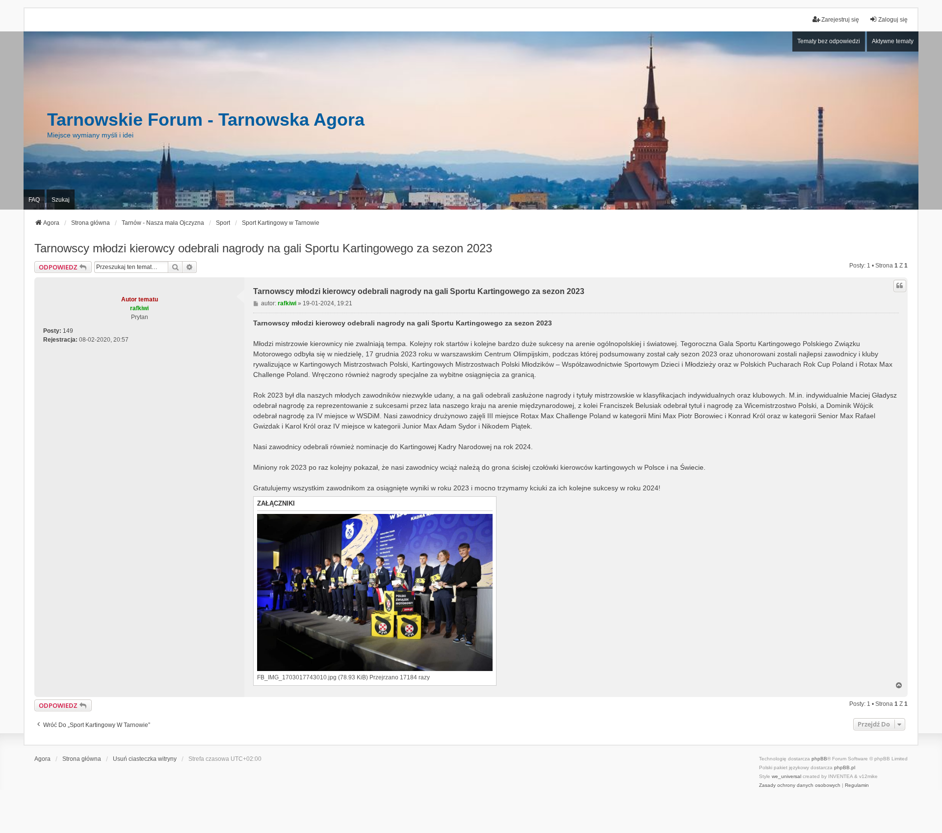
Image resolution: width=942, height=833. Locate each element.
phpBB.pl (844, 767)
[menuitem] (799, 785)
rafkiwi (139, 308)
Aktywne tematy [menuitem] (893, 41)
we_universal (786, 776)
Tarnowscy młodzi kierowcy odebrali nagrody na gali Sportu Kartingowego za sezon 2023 (263, 248)
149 (68, 330)
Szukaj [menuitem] (61, 199)
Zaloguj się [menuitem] (893, 19)
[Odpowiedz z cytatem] (899, 286)
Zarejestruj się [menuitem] (840, 19)
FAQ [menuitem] (34, 199)
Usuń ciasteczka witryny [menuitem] (145, 758)
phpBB (819, 758)
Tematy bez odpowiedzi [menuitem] (828, 41)
